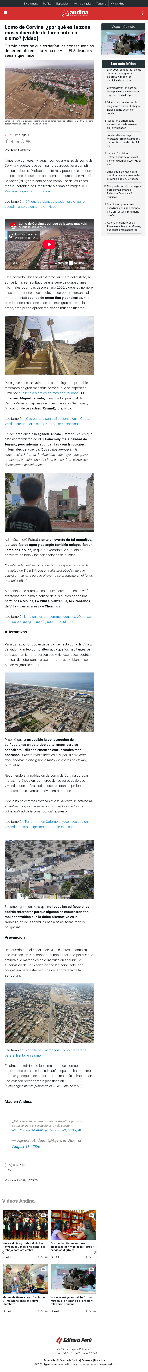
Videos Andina (18, 1201)
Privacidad (100, 1360)
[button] (3, 1252)
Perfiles (47, 3)
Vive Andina (117, 3)
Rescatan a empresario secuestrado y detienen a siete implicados (122, 124)
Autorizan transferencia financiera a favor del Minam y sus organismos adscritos (124, 226)
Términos (87, 1360)
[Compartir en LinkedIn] (46, 1257)
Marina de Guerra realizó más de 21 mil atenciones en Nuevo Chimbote (24, 1301)
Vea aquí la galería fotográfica (27, 191)
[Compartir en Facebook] (39, 1257)
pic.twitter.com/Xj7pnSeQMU (63, 1130)
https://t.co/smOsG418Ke (28, 1130)
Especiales (62, 3)
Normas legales (82, 3)
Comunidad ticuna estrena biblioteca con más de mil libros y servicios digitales (72, 1247)
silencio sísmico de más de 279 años (51, 393)
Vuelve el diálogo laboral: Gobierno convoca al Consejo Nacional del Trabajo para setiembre (25, 1247)
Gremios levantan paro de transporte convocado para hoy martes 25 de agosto (123, 91)
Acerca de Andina (70, 1360)
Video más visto (123, 26)
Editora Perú (51, 1360)
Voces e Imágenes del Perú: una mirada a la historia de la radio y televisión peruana (72, 1301)
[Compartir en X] (43, 1257)
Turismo (101, 3)
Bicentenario (31, 3)
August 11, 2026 (26, 1146)
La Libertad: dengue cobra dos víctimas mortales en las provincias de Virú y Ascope (124, 175)
